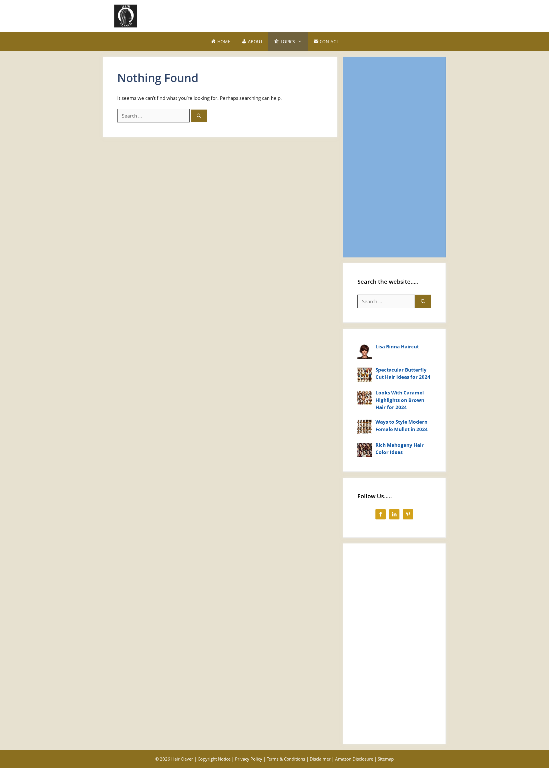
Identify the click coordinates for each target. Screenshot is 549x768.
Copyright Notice (214, 759)
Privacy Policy (248, 759)
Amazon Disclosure (354, 759)
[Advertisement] (330, 15)
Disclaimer (320, 759)
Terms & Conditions (286, 759)
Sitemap (386, 759)
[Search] (199, 116)
